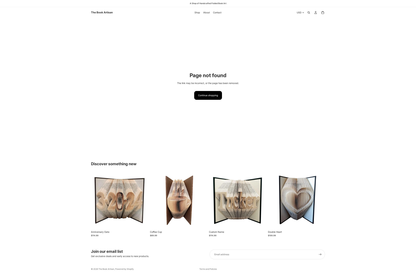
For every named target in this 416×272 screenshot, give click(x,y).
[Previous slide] (96, 200)
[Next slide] (143, 200)
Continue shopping (208, 95)
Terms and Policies (208, 269)
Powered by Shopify (124, 269)
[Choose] (143, 224)
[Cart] (322, 12)
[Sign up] (320, 254)
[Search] (308, 12)
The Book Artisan (106, 269)
